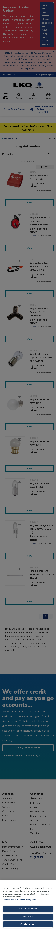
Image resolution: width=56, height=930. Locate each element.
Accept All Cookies (28, 908)
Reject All (28, 916)
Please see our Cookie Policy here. (20, 899)
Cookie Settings (28, 924)
